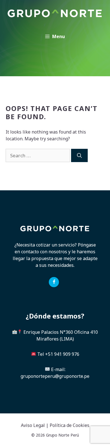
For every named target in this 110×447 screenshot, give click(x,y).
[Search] (79, 155)
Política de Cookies (69, 425)
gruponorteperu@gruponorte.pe (55, 376)
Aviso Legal (33, 425)
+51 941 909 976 (62, 354)
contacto (30, 251)
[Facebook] (54, 282)
